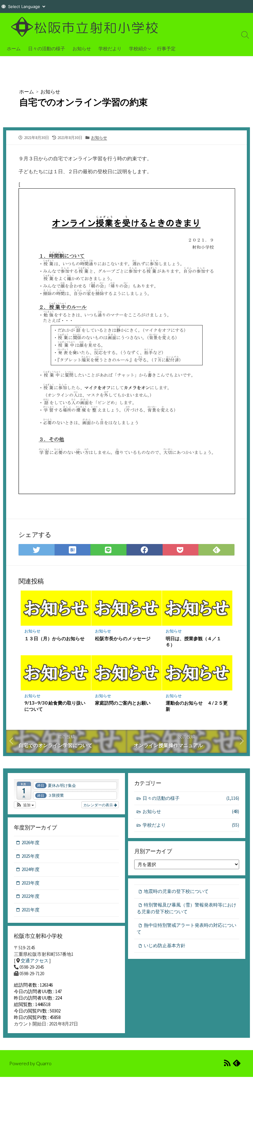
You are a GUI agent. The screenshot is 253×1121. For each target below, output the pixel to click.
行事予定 (166, 48)
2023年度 (30, 883)
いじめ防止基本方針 (164, 945)
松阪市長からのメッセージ (123, 638)
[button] (24, 805)
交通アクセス (34, 960)
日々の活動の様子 (46, 48)
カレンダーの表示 (98, 804)
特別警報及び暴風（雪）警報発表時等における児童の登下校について (186, 908)
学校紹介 (138, 48)
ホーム (14, 48)
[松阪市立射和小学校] (86, 26)
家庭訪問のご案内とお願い (123, 703)
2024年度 (30, 869)
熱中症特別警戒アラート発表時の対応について (186, 928)
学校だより (110, 48)
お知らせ (82, 48)
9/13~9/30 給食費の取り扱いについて (54, 706)
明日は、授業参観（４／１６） (193, 641)
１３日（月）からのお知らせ (54, 638)
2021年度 (30, 910)
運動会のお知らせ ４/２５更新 (197, 706)
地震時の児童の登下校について (176, 891)
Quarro (44, 1063)
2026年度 (30, 842)
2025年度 (30, 856)
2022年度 (30, 896)
